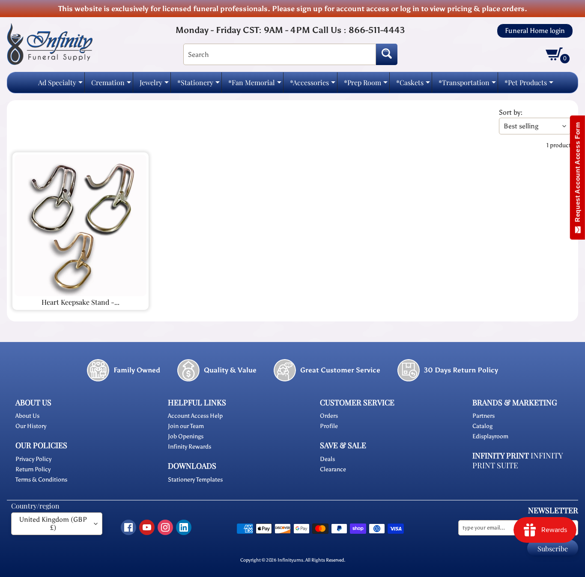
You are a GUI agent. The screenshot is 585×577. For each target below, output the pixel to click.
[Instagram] (165, 527)
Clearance (333, 469)
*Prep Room (366, 85)
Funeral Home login (535, 30)
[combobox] (279, 54)
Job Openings (185, 436)
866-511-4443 (377, 30)
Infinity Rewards (189, 446)
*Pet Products (528, 85)
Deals (327, 459)
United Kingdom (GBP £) (53, 523)
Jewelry (154, 85)
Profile (329, 426)
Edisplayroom (490, 436)
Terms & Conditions (41, 479)
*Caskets (413, 85)
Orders (329, 415)
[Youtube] (147, 527)
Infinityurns (290, 560)
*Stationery (198, 85)
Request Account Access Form (577, 174)
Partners (483, 415)
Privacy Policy (33, 459)
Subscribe (552, 548)
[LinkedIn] (183, 527)
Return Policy (33, 469)
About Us (27, 415)
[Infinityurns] (50, 43)
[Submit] (386, 54)
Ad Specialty (60, 85)
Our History (30, 426)
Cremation (111, 85)
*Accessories (312, 85)
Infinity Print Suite (517, 460)
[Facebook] (128, 527)
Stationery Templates (195, 479)
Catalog (482, 426)
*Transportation (467, 85)
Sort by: (510, 112)
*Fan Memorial (254, 85)
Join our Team (186, 426)
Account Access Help (195, 415)
